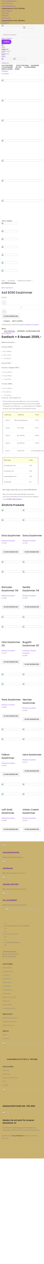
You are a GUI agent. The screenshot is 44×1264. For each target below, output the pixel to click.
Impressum (6, 1074)
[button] (11, 552)
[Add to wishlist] (4, 547)
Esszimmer (6, 975)
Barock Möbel (7, 1004)
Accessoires (7, 993)
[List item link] (22, 935)
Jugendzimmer (7, 990)
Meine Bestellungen (9, 1021)
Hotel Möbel (7, 986)
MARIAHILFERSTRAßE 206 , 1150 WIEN (19, 1106)
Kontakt (5, 1085)
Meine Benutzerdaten (10, 1018)
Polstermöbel (7, 968)
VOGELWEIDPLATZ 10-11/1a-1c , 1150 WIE (21, 1059)
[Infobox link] (22, 579)
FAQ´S (5, 1035)
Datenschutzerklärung (10, 1078)
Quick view (4, 557)
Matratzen (6, 1001)
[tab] (9, 331)
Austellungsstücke (9, 1008)
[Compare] (4, 531)
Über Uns (6, 1070)
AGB (4, 1081)
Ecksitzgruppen (8, 971)
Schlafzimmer (7, 979)
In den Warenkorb (11, 316)
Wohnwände (7, 982)
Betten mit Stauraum (10, 997)
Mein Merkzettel (8, 1025)
